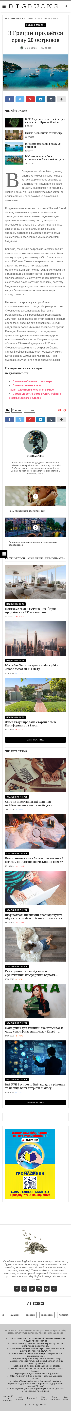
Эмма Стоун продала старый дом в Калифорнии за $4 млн (30, 723)
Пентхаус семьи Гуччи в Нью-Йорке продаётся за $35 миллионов (30, 610)
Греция (16, 410)
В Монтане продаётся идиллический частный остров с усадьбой (45, 158)
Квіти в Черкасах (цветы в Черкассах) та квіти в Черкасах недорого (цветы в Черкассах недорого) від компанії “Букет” (35, 1383)
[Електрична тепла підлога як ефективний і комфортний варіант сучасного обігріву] (35, 944)
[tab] (35, 558)
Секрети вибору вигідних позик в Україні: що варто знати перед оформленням (37, 1344)
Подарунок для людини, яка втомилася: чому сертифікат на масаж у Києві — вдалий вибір (34, 1029)
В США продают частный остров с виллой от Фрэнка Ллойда (45, 121)
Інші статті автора (55, 558)
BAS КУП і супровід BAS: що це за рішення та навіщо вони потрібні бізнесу (35, 1086)
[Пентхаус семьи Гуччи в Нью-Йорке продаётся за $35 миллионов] (35, 582)
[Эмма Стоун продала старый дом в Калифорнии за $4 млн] (35, 695)
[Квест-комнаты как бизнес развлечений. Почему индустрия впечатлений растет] (35, 831)
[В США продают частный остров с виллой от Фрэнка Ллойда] (14, 122)
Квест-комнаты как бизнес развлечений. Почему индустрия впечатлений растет (34, 860)
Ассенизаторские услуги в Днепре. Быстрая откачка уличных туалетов (36, 1362)
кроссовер (35, 1314)
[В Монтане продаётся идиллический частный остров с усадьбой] (14, 159)
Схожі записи (35, 558)
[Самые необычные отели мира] (14, 135)
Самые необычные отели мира (44, 132)
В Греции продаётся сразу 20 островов (42, 145)
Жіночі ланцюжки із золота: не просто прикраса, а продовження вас (37, 1354)
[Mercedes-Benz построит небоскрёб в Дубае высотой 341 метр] (35, 638)
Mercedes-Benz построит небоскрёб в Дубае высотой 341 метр (31, 667)
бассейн (18, 1314)
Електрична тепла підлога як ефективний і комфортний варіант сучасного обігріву (30, 973)
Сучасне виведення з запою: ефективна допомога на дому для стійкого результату (37, 1349)
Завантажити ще (35, 740)
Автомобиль (54, 1314)
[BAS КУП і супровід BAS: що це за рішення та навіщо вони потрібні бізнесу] (35, 1057)
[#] (26, 1405)
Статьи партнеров (17, 797)
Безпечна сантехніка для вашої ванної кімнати (37, 1366)
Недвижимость (16, 18)
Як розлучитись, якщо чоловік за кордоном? (37, 1373)
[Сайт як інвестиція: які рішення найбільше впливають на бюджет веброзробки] (35, 775)
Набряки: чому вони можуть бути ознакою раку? (37, 1358)
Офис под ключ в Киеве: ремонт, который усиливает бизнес (37, 1377)
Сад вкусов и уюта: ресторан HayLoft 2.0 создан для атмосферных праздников (37, 1389)
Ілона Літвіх (35, 456)
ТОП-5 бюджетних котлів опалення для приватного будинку (37, 1369)
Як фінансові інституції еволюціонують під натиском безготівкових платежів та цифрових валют (34, 916)
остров (29, 410)
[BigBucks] (33, 6)
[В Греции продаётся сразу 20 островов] (14, 147)
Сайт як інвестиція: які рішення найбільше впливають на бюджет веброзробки (29, 803)
